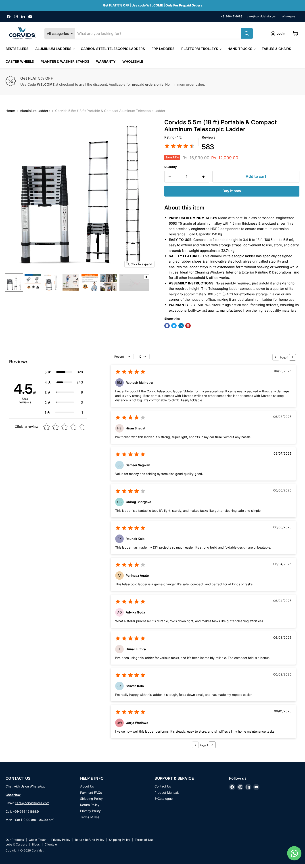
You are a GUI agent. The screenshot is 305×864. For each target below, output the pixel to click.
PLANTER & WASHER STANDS (65, 61)
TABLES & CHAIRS (276, 49)
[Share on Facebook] (167, 325)
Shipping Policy (91, 798)
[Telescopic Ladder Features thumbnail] (71, 282)
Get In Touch (37, 839)
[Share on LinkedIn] (181, 325)
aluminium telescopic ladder (232, 256)
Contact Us (163, 786)
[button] (64, 372)
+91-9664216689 (26, 811)
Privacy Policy (90, 811)
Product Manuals (167, 792)
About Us (87, 786)
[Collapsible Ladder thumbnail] (33, 282)
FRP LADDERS (163, 49)
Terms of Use (89, 817)
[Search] (247, 33)
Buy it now (231, 191)
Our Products (15, 839)
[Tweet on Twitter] (174, 325)
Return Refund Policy (89, 839)
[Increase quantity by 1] (203, 176)
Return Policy (89, 805)
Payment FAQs (91, 792)
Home (10, 111)
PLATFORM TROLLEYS (200, 49)
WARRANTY (106, 61)
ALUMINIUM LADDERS (53, 49)
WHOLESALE (132, 61)
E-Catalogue (164, 798)
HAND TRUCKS (240, 49)
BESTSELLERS (17, 49)
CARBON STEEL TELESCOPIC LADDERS (113, 49)
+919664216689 (231, 16)
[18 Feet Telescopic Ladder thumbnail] (52, 282)
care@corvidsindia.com (262, 16)
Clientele (51, 844)
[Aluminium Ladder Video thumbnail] (134, 282)
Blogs (36, 844)
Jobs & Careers (16, 844)
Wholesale (288, 16)
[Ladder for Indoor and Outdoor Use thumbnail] (109, 282)
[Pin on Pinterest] (188, 325)
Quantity (170, 167)
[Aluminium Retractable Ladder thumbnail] (14, 282)
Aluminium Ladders (35, 111)
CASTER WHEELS (20, 61)
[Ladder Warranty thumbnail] (90, 282)
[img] (179, 146)
